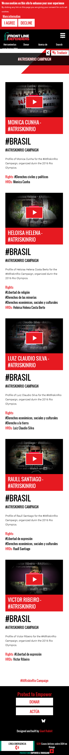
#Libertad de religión (17, 292)
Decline (26, 23)
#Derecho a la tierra (16, 423)
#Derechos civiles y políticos (31, 177)
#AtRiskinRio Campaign (22, 149)
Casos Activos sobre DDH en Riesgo (52, 745)
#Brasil (18, 141)
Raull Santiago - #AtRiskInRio (25, 482)
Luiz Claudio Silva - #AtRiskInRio (28, 361)
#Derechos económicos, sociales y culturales (31, 302)
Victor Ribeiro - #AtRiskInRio (24, 603)
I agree (9, 23)
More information (11, 16)
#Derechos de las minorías (21, 297)
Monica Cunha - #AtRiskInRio (24, 125)
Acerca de (42, 44)
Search (59, 44)
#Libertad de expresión (18, 539)
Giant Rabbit (46, 731)
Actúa (34, 711)
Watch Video (34, 102)
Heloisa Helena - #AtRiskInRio (25, 236)
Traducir (62, 52)
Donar (26, 44)
